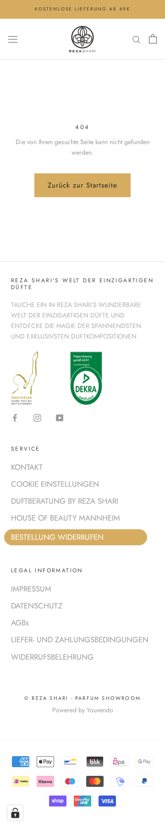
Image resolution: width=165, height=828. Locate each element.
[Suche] (136, 39)
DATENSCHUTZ (36, 605)
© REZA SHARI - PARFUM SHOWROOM (82, 698)
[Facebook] (15, 417)
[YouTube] (60, 417)
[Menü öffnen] (12, 39)
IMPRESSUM (31, 588)
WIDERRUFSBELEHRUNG (52, 656)
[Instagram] (37, 417)
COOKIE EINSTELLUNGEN (55, 484)
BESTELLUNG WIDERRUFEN (57, 537)
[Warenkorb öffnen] (153, 38)
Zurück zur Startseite (82, 185)
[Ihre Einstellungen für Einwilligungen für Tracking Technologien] (15, 813)
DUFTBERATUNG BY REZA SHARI (64, 500)
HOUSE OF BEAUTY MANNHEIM (65, 517)
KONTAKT (27, 467)
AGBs (20, 622)
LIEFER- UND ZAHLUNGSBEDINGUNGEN (79, 639)
